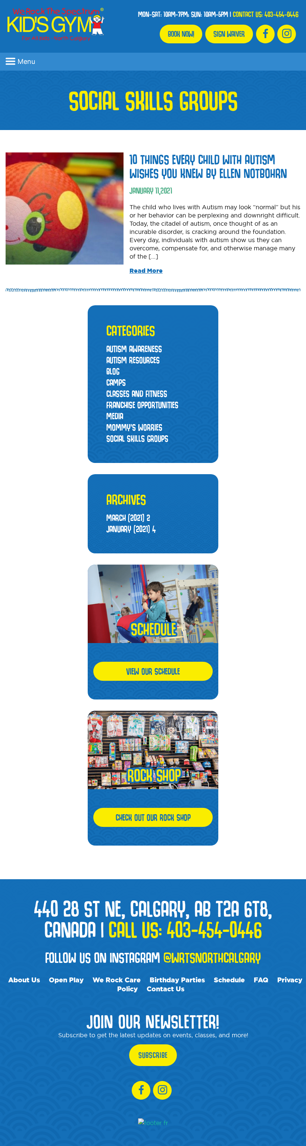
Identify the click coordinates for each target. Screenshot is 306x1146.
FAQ (261, 979)
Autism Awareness (134, 349)
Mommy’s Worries (134, 427)
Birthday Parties (177, 979)
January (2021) (131, 529)
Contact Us (165, 988)
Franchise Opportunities (142, 405)
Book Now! (181, 34)
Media (114, 416)
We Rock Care (117, 979)
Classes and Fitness (136, 393)
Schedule (229, 979)
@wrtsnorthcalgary (212, 957)
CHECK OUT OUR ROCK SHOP (153, 817)
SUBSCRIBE (153, 1055)
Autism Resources (133, 360)
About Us (24, 979)
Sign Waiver (229, 34)
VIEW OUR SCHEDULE (153, 671)
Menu (26, 61)
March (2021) (128, 517)
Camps (116, 382)
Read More (146, 270)
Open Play (66, 979)
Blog (112, 371)
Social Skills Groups (137, 438)
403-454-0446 (282, 14)
